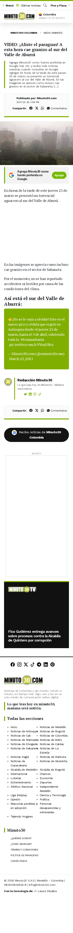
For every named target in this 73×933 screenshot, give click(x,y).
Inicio (14, 727)
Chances (45, 773)
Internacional (19, 773)
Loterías (16, 778)
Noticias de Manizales (25, 739)
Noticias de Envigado (24, 744)
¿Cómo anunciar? (21, 844)
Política (44, 799)
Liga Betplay (19, 795)
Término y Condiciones (24, 849)
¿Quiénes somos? (21, 838)
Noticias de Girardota (53, 761)
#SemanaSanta (32, 339)
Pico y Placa (59, 5)
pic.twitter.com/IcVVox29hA (31, 344)
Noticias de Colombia (54, 735)
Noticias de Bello (51, 739)
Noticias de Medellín (53, 727)
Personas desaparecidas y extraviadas (50, 808)
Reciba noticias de (40, 434)
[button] (7, 5)
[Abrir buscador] (45, 5)
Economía (46, 778)
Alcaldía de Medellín (23, 769)
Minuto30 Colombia (24, 32)
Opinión (15, 799)
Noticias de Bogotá (52, 731)
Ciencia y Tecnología (53, 795)
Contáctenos (19, 861)
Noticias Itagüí (20, 756)
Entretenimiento (21, 782)
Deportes (46, 782)
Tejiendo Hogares (22, 816)
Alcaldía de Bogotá (52, 769)
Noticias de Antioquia (24, 731)
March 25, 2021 (21, 358)
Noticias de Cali (21, 735)
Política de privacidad (24, 855)
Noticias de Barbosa (53, 756)
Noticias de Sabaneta (24, 748)
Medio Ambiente (53, 32)
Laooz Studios (47, 891)
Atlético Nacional (22, 786)
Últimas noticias (30, 5)
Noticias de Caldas (52, 744)
